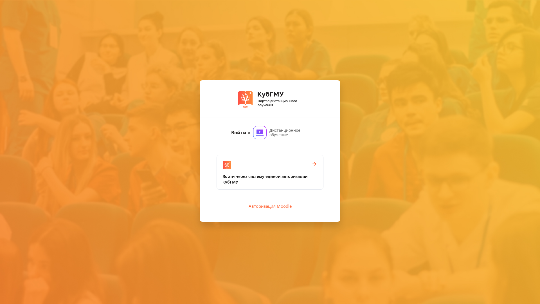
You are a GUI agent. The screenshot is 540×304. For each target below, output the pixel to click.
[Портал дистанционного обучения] (270, 98)
